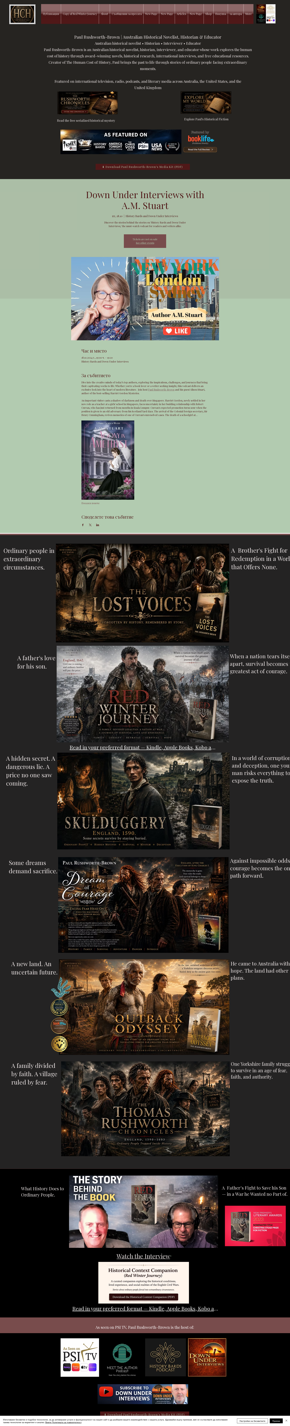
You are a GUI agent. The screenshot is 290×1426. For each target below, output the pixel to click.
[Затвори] (286, 1421)
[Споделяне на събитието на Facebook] (82, 525)
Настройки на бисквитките (252, 1420)
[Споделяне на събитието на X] (90, 525)
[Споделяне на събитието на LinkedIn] (97, 525)
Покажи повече (90, 503)
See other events (145, 242)
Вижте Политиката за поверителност (63, 1422)
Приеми (276, 1420)
